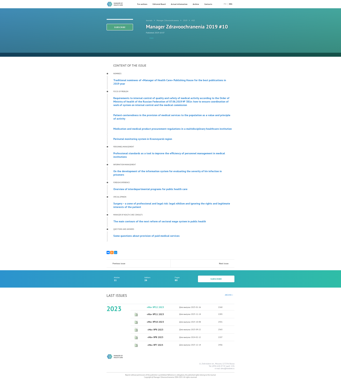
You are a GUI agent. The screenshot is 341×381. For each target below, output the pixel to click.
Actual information (179, 4)
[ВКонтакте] (108, 252)
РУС (225, 4)
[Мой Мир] (115, 252)
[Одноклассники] (111, 252)
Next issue (223, 263)
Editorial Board (159, 4)
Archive (196, 4)
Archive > (229, 295)
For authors (142, 4)
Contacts (208, 4)
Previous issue (119, 263)
